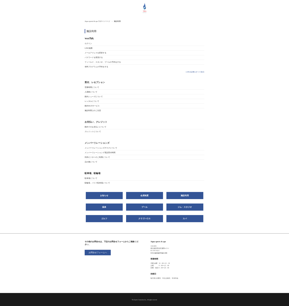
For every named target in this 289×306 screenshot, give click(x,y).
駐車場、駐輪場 (92, 173)
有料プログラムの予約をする (96, 67)
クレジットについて (93, 131)
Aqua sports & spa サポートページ (97, 21)
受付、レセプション (95, 82)
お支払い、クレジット (96, 122)
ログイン (88, 43)
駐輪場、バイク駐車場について (97, 183)
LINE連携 (88, 48)
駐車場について (91, 178)
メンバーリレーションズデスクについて (101, 148)
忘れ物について (91, 162)
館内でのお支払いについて (95, 127)
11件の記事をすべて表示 (195, 72)
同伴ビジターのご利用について (97, 157)
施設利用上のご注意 (93, 110)
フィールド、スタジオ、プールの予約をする (103, 62)
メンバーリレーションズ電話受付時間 (100, 153)
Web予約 (89, 38)
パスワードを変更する (94, 57)
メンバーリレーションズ (97, 143)
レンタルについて (92, 101)
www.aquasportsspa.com (158, 253)
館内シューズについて (94, 97)
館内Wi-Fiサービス (92, 106)
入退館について (91, 92)
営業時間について (92, 87)
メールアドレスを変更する (95, 53)
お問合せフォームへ (98, 252)
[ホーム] (144, 13)
